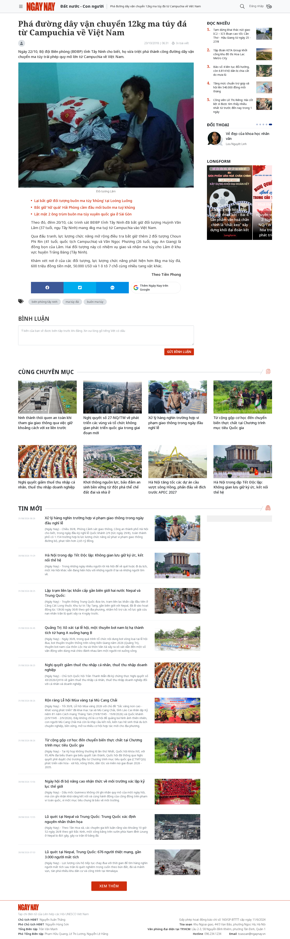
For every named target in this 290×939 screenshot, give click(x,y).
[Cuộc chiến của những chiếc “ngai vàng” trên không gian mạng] (215, 138)
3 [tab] (265, 124)
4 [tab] (268, 124)
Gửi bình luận (179, 352)
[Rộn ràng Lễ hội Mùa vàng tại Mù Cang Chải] (177, 710)
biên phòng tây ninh (44, 302)
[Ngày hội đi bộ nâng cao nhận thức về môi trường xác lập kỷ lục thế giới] (177, 791)
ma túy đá (72, 302)
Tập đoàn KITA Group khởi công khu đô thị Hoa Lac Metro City (230, 54)
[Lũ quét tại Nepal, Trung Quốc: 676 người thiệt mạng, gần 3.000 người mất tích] (177, 862)
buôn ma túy (95, 302)
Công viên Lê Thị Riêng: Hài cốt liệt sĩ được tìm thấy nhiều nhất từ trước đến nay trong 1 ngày (233, 106)
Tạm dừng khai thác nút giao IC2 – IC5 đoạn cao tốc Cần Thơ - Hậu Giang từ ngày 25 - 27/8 (232, 35)
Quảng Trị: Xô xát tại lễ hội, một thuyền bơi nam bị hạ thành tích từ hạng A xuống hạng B (94, 630)
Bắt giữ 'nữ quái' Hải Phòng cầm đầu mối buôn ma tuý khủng (84, 207)
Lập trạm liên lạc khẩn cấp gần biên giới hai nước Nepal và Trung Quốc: (92, 593)
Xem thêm (109, 886)
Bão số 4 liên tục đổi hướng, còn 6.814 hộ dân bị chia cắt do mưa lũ (231, 71)
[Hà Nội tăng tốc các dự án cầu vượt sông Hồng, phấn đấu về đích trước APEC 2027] (177, 461)
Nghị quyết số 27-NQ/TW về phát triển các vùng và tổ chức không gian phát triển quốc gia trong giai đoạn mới (111, 425)
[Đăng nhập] (269, 6)
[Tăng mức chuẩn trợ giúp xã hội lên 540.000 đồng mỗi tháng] (264, 87)
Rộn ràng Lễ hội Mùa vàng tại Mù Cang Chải (81, 700)
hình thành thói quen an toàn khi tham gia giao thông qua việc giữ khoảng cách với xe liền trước (45, 422)
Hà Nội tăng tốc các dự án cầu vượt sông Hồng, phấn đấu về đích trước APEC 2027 (177, 487)
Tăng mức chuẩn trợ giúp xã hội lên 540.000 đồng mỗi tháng (231, 87)
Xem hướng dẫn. (170, 305)
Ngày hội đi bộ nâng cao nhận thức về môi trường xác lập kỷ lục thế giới (95, 784)
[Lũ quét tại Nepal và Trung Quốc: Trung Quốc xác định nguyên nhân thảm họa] (177, 827)
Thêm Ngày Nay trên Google (154, 287)
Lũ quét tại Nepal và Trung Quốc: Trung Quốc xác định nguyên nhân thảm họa (90, 819)
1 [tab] (257, 124)
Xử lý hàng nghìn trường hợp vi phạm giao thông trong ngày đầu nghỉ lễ (175, 422)
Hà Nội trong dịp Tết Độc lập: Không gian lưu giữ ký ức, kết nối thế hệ (240, 487)
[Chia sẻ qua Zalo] (112, 287)
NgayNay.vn (41, 6)
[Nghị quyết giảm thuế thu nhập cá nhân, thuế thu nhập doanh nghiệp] (47, 461)
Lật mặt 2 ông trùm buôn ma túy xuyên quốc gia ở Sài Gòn (83, 214)
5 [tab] (271, 124)
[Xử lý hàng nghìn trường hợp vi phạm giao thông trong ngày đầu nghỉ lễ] (177, 397)
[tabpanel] (239, 141)
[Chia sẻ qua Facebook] (47, 287)
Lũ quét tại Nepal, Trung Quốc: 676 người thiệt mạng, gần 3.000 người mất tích (93, 854)
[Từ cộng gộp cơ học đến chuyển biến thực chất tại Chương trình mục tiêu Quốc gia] (242, 397)
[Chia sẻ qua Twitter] (80, 287)
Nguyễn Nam (234, 149)
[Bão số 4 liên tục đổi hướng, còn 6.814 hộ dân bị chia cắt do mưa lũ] (264, 71)
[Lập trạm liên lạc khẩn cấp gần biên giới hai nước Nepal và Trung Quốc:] (177, 601)
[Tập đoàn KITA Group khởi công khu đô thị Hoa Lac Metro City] (264, 54)
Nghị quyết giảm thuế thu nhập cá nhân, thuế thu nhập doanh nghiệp (46, 485)
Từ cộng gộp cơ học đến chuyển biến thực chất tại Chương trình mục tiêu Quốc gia (240, 422)
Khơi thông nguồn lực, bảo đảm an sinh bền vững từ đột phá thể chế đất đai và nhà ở (111, 487)
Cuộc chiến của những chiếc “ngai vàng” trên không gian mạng (248, 138)
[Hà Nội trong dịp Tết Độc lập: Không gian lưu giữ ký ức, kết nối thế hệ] (242, 461)
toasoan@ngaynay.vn (252, 934)
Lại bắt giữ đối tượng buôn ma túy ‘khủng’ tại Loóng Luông (83, 200)
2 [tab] (262, 124)
